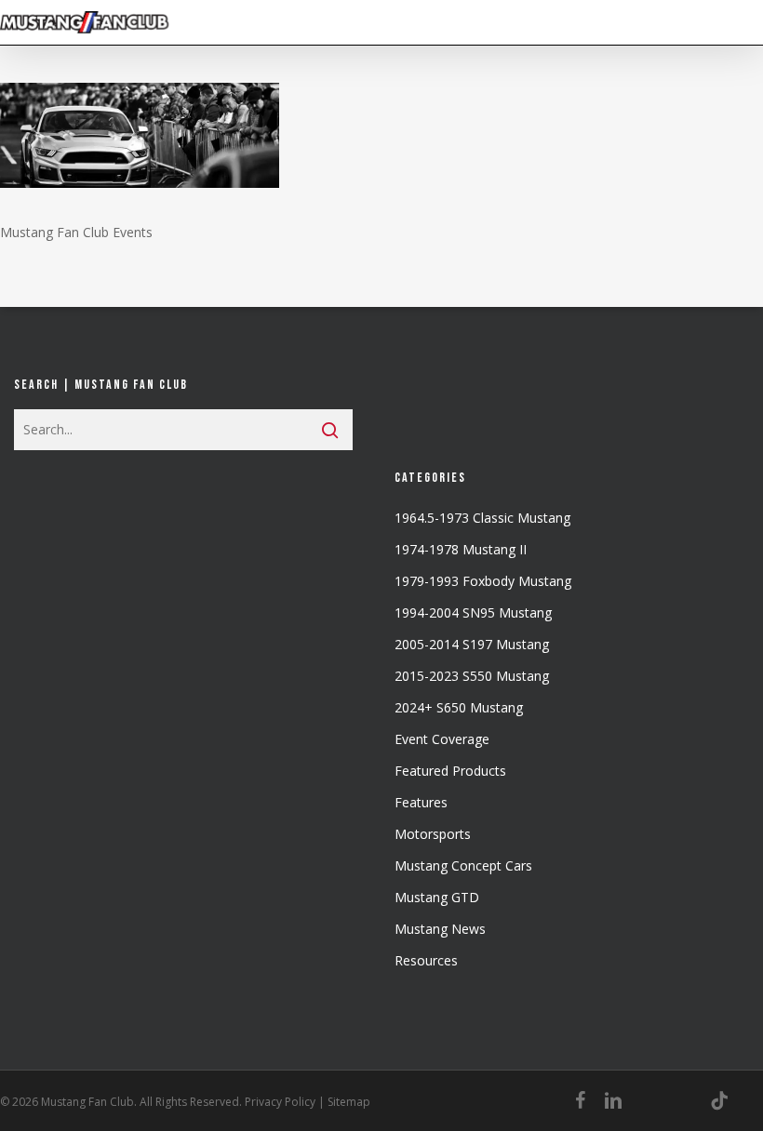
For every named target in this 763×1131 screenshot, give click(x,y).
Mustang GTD (437, 897)
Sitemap (349, 1102)
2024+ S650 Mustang (459, 707)
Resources (426, 960)
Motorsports (433, 834)
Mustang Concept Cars (463, 865)
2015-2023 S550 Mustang (472, 676)
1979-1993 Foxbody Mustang (483, 581)
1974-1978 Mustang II (461, 549)
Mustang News (440, 929)
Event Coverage (442, 739)
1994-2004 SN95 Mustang (473, 612)
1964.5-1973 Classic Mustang (482, 517)
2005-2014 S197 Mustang (472, 644)
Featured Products (450, 770)
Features (421, 802)
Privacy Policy (280, 1102)
